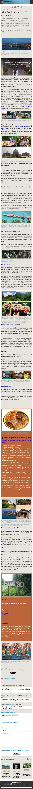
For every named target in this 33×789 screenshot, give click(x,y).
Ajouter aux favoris (9, 678)
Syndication (16, 784)
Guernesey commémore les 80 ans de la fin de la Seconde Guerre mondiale (6, 775)
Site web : (4, 728)
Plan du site (7, 784)
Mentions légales (16, 782)
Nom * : (4, 717)
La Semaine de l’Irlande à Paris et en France (27, 775)
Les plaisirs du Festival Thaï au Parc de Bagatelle (16, 775)
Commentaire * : (6, 733)
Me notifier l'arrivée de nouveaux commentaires (16, 750)
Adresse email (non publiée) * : (10, 722)
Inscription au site (24, 784)
